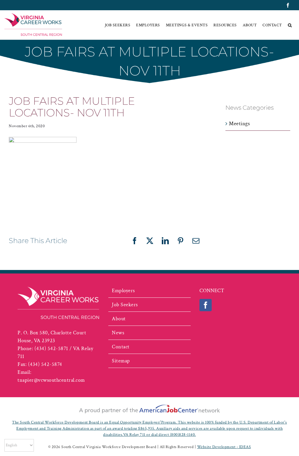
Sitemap (121, 360)
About (119, 318)
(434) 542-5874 (45, 364)
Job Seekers (125, 304)
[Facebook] (205, 305)
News (118, 332)
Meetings (239, 123)
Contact (121, 346)
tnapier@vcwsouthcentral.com (51, 380)
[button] (290, 25)
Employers (123, 290)
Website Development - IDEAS (224, 447)
